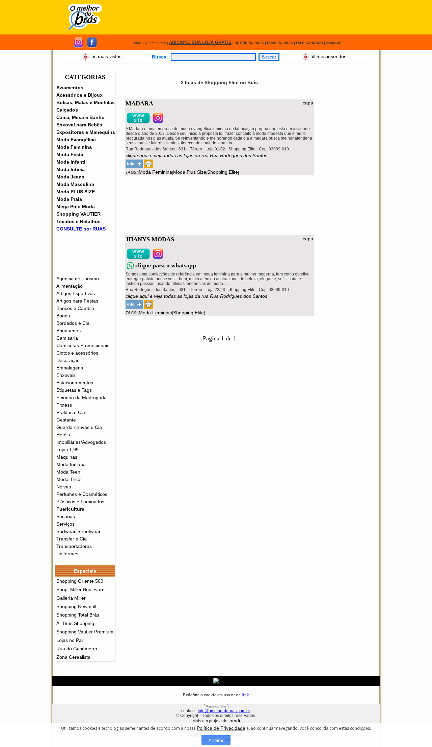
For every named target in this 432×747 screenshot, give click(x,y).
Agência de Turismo (77, 278)
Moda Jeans (70, 176)
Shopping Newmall (76, 606)
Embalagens (69, 367)
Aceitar (216, 740)
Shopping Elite (222, 172)
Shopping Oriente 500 (79, 581)
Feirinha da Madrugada (81, 397)
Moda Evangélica (76, 139)
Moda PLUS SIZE (75, 191)
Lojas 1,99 (67, 449)
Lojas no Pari (70, 640)
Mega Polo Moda (75, 206)
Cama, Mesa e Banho (80, 117)
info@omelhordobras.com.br (224, 710)
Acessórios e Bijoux (79, 95)
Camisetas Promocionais (82, 345)
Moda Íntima (70, 169)
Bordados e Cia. (73, 323)
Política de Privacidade (221, 728)
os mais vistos (106, 56)
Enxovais (66, 375)
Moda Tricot (69, 479)
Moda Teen (68, 472)
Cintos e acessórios (77, 353)
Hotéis (63, 434)
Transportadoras (74, 546)
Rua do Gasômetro (76, 648)
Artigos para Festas (77, 301)
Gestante (66, 420)
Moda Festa (69, 154)
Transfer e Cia (71, 538)
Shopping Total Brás (77, 615)
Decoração (68, 360)
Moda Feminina (74, 147)
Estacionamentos (74, 382)
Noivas (63, 486)
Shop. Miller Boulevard (80, 589)
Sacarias (65, 516)
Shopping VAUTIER (78, 214)
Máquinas (66, 457)
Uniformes (67, 553)
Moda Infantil (71, 162)
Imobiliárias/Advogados (81, 442)
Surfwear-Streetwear (78, 531)
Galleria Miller (71, 598)
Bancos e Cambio (75, 308)
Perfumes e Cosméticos (81, 494)
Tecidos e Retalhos (78, 221)
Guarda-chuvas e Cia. (79, 427)
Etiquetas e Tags (74, 390)
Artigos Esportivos (75, 293)
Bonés (63, 315)
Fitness (64, 405)
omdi (235, 720)
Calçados (67, 110)
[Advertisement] (244, 17)
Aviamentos (69, 87)
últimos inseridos (328, 56)
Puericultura (70, 509)
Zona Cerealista (73, 657)
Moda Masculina (75, 184)
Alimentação (69, 286)
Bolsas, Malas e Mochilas (85, 102)
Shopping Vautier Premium (84, 631)
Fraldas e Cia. (71, 412)
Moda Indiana (71, 464)
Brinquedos (68, 330)
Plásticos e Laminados (80, 501)
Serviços (65, 524)
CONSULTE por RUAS (81, 229)
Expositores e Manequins (85, 132)
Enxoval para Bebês (79, 124)
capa (308, 102)
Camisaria (67, 338)
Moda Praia (69, 199)
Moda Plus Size (189, 172)
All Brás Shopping (75, 623)
